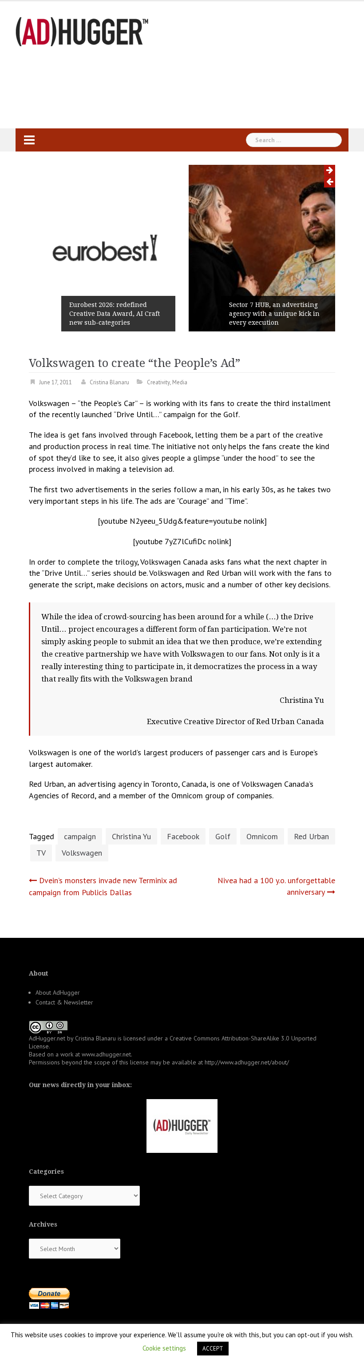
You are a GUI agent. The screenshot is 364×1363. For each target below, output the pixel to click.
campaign (80, 836)
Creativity (158, 382)
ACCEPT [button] (212, 1348)
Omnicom (262, 836)
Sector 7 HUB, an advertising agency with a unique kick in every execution (274, 313)
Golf (222, 836)
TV (41, 853)
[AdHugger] (82, 31)
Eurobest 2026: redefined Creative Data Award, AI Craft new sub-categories (114, 313)
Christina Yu (131, 836)
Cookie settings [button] (164, 1348)
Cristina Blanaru (109, 382)
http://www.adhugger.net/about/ (247, 1062)
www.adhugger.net (106, 1054)
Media (179, 382)
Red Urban (311, 836)
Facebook (183, 836)
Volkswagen (82, 853)
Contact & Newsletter (64, 1002)
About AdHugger (58, 992)
